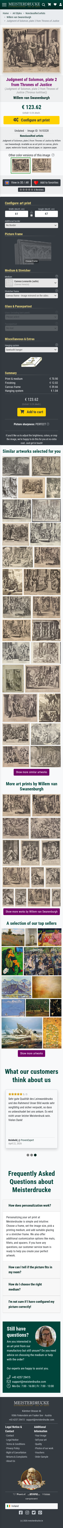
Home (6, 13)
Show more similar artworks (31, 772)
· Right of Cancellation (15, 1452)
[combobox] (31, 225)
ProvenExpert (27, 1140)
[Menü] (4, 4)
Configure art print (34, 120)
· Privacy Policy (12, 1448)
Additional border (12, 221)
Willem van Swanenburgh (19, 17)
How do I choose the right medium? (25, 1286)
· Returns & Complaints (16, 1456)
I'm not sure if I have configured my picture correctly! (31, 1304)
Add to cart (33, 412)
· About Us (10, 1461)
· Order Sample (41, 1456)
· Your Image (40, 1435)
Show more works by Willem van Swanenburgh (32, 911)
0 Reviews (38, 189)
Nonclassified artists (35, 13)
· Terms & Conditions (15, 1444)
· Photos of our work (43, 1448)
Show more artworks (31, 1053)
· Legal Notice (12, 1439)
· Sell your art (40, 1439)
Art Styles (17, 13)
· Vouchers (39, 1452)
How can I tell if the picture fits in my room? (30, 1269)
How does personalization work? (30, 1205)
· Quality (38, 1444)
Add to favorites (48, 182)
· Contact (9, 1435)
